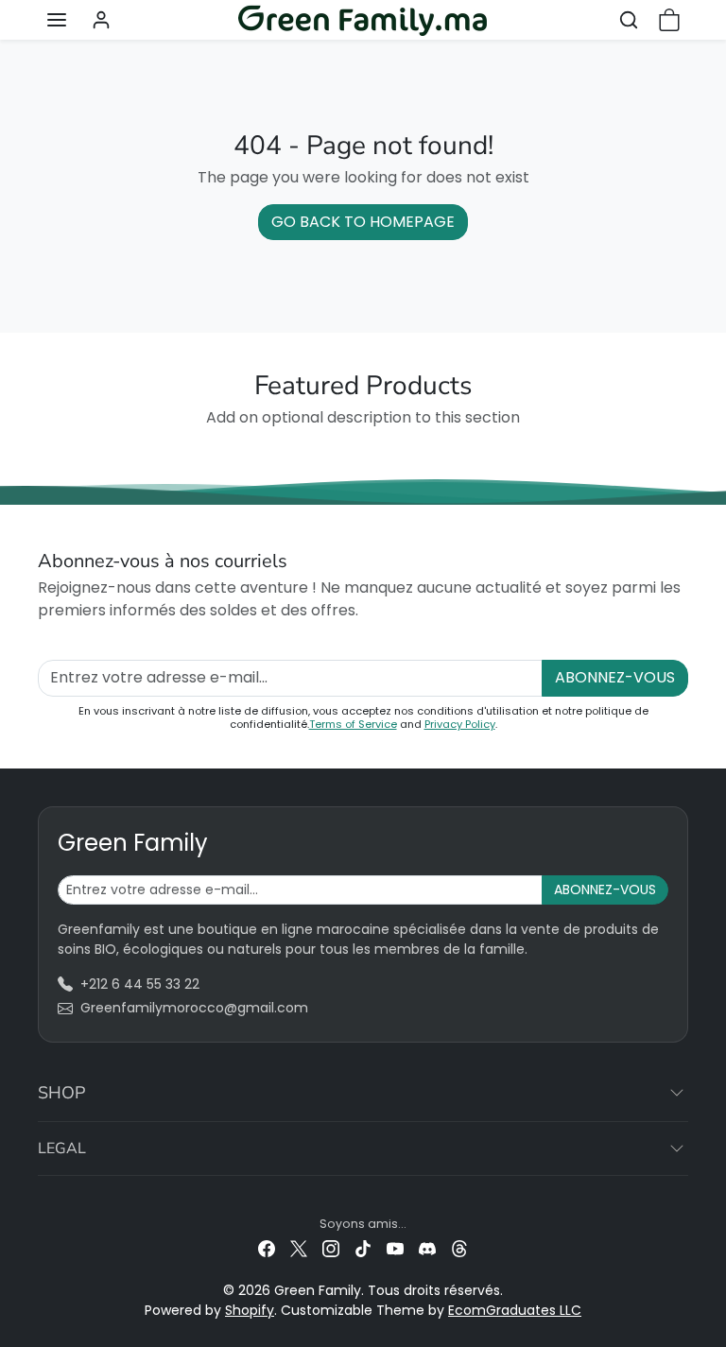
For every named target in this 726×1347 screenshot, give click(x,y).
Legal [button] (62, 1148)
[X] (299, 1248)
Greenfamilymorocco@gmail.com (194, 1007)
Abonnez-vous (615, 677)
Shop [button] (61, 1092)
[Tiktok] (363, 1248)
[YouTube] (395, 1248)
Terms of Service (353, 724)
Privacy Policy (459, 724)
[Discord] (427, 1248)
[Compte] (101, 20)
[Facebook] (267, 1248)
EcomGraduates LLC (514, 1310)
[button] (56, 20)
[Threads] (459, 1248)
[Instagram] (331, 1248)
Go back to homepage (363, 222)
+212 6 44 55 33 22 (139, 984)
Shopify (249, 1310)
